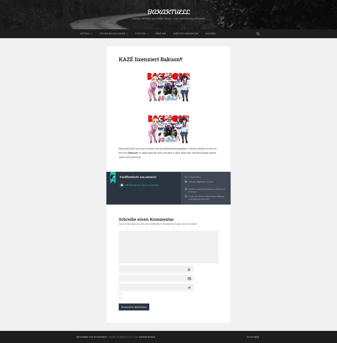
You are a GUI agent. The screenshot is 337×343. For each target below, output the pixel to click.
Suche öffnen (258, 33)
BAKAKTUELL (168, 11)
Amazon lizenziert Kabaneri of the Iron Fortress (207, 190)
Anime (210, 182)
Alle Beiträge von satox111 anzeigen (142, 185)
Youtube (140, 33)
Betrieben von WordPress (91, 337)
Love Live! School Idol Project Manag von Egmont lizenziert (206, 197)
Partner (210, 33)
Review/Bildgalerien (112, 33)
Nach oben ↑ (254, 337)
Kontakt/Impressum (186, 33)
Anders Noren (147, 337)
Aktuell (85, 33)
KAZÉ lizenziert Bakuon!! (150, 59)
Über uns (160, 33)
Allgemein (201, 182)
